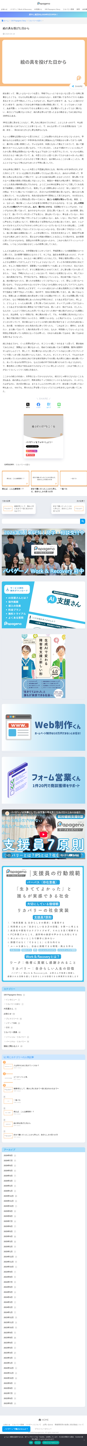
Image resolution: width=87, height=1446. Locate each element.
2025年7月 (9, 1221)
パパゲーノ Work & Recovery (21, 9)
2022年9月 (9, 1383)
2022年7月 (9, 1393)
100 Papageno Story (52, 9)
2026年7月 (9, 1161)
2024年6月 (9, 1287)
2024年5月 (9, 1292)
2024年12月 (10, 1257)
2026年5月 (9, 1171)
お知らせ (4, 9)
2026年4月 (9, 1176)
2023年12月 (10, 1317)
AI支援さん (38, 9)
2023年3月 (9, 1358)
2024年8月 (9, 1277)
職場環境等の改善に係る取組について (69, 1425)
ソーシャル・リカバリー (17, 1037)
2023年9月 (9, 1333)
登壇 (9, 1027)
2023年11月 (10, 1322)
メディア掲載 (13, 1023)
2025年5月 (9, 1231)
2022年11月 (10, 1373)
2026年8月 (9, 1155)
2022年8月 (9, 1388)
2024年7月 (9, 1282)
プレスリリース (14, 1019)
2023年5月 (9, 1348)
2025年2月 (9, 1247)
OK (31, 1443)
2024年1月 (9, 1312)
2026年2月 (9, 1186)
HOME (45, 1419)
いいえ (37, 1443)
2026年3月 (9, 1181)
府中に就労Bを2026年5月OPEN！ (43, 14)
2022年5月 (9, 1403)
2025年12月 (10, 1196)
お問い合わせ (48, 1425)
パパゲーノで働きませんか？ (16, 1429)
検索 (82, 521)
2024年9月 (9, 1272)
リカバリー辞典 (68, 9)
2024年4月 (9, 1297)
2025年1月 (9, 1252)
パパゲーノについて (33, 1425)
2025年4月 (10, 1236)
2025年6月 (9, 1226)
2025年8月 (9, 1216)
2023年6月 (9, 1343)
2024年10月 (10, 1267)
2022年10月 (10, 1378)
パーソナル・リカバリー (17, 1041)
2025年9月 (9, 1211)
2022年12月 (10, 1368)
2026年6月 (9, 1165)
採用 (78, 9)
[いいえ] (84, 1440)
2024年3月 (9, 1302)
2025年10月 (10, 1206)
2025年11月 (10, 1201)
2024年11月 (10, 1262)
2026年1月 (9, 1191)
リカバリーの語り (23, 464)
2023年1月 (9, 1363)
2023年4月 (10, 1353)
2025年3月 (10, 1241)
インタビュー (12, 1000)
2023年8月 (10, 1338)
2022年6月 (9, 1398)
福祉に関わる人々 (13, 1046)
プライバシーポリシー (43, 1429)
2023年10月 (10, 1327)
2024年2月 (9, 1307)
